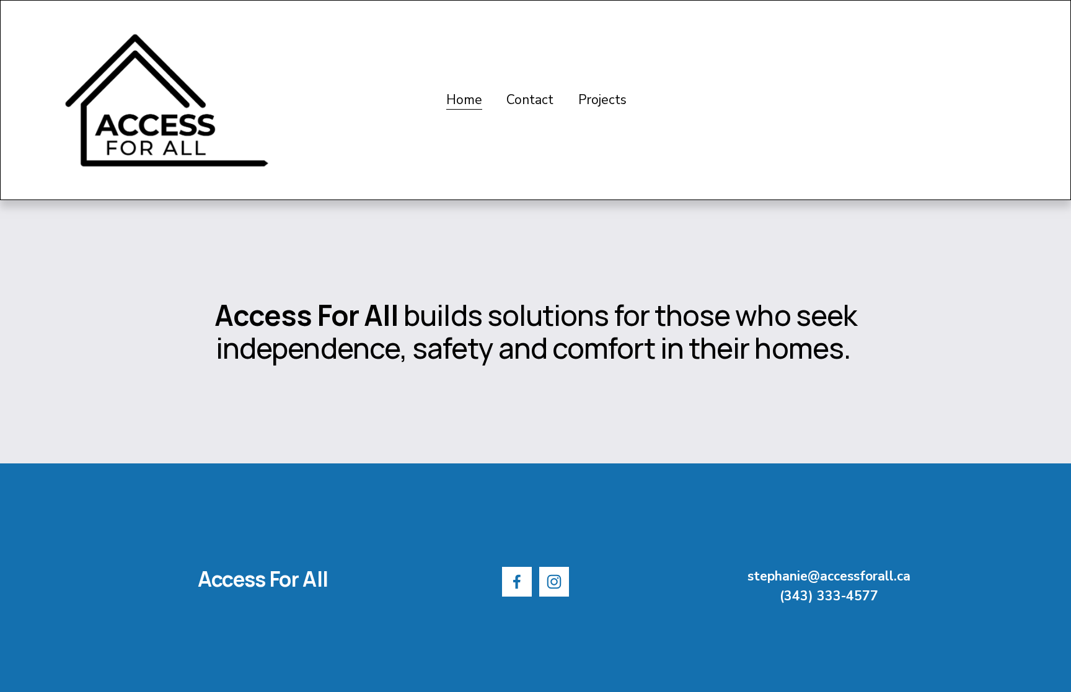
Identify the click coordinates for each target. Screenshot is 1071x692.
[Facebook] (517, 582)
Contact (529, 99)
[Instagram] (554, 582)
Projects (602, 99)
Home (464, 99)
